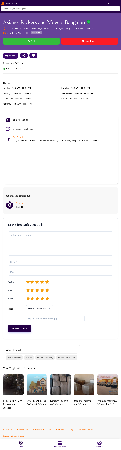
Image (10, 309)
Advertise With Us (42, 430)
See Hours (36, 33)
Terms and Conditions (13, 436)
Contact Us (22, 430)
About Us (7, 430)
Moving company (45, 357)
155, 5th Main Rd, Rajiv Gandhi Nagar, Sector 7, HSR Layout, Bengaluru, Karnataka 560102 (56, 139)
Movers (29, 357)
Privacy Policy (86, 430)
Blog (71, 430)
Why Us (60, 430)
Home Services (14, 357)
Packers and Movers (67, 357)
